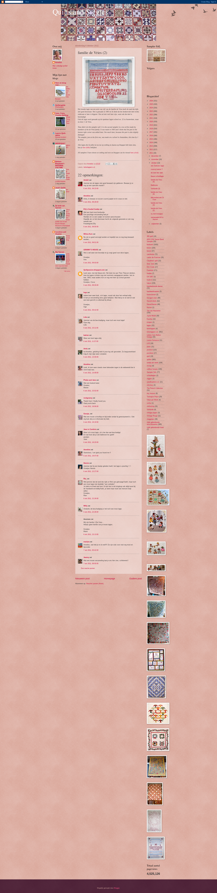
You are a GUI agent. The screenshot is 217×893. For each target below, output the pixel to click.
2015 (151, 139)
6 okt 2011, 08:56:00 (91, 227)
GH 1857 (150, 277)
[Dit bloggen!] (109, 164)
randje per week (152, 363)
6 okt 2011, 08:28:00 (91, 202)
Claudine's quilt (152, 261)
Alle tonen (67, 271)
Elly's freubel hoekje (91, 209)
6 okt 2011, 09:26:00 (91, 285)
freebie (149, 273)
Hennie (86, 463)
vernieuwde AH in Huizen (157, 218)
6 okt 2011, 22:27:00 (91, 471)
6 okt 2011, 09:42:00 (91, 310)
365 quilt (150, 236)
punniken (150, 353)
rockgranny (88, 398)
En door (67, 191)
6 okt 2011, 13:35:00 (91, 357)
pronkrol (150, 350)
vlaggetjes (150, 419)
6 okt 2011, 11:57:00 (91, 341)
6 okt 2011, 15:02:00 (91, 391)
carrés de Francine (153, 257)
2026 (151, 101)
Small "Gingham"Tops (68, 120)
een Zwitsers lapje (157, 166)
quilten (149, 359)
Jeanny (86, 557)
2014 (151, 142)
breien (149, 248)
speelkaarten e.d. (153, 382)
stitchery (150, 385)
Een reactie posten (88, 568)
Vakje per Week (152, 400)
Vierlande (150, 409)
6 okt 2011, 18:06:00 (91, 406)
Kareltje (149, 319)
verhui (149, 403)
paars (149, 347)
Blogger (116, 888)
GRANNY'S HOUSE (91, 250)
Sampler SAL (151, 372)
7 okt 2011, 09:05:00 (91, 563)
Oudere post (135, 578)
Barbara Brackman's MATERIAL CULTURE (59, 164)
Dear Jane (150, 264)
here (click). (134, 153)
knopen (149, 322)
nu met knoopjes (157, 214)
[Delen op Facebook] (114, 164)
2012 (151, 149)
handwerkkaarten (153, 291)
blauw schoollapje (157, 176)
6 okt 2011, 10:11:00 (91, 328)
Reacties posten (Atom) (94, 583)
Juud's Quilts (60, 188)
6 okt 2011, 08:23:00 (91, 188)
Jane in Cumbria (90, 429)
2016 (151, 135)
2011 (151, 153)
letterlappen (151, 329)
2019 (151, 125)
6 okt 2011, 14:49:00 (91, 373)
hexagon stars (152, 298)
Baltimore (154, 185)
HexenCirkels (151, 301)
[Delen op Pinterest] (116, 164)
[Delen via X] (111, 164)
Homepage (109, 578)
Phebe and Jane (90, 380)
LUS (148, 343)
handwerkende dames (155, 286)
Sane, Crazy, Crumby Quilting (61, 114)
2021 (151, 118)
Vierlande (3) (155, 189)
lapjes (149, 325)
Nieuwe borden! (60, 137)
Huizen (149, 307)
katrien (86, 335)
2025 (151, 104)
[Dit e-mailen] (106, 164)
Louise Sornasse (153, 340)
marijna (86, 542)
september (155, 224)
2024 (151, 108)
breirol (149, 251)
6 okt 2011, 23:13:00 (91, 534)
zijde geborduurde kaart (155, 427)
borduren (150, 244)
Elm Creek (150, 267)
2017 (151, 132)
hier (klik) (86, 147)
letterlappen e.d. (89, 167)
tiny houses (151, 393)
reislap (149, 366)
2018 (151, 129)
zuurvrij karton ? (156, 169)
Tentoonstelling (68, 238)
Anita (86, 349)
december (155, 156)
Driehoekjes (59, 107)
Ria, (85, 479)
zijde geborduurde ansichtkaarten (153, 423)
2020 (151, 121)
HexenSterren (152, 304)
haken (149, 283)
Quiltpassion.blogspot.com (94, 270)
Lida (85, 317)
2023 (151, 111)
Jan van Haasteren (153, 311)
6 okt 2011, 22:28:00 (91, 498)
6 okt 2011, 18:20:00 (91, 442)
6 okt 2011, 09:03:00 (91, 263)
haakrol (149, 280)
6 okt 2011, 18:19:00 (91, 422)
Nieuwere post (82, 578)
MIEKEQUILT (60, 143)
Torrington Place (153, 397)
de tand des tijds (157, 173)
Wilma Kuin (88, 234)
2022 (151, 115)
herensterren (151, 295)
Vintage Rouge (152, 416)
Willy (85, 506)
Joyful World (151, 316)
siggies (149, 379)
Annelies (87, 196)
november (155, 159)
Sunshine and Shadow (60, 233)
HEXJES (68, 146)
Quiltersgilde (60, 105)
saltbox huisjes (152, 369)
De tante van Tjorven (60, 207)
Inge (85, 292)
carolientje (150, 254)
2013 (151, 146)
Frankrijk (150, 270)
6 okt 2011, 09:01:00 (91, 242)
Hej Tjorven (59, 252)
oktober (154, 163)
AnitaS (86, 180)
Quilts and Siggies (80, 12)
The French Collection (155, 388)
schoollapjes (151, 375)
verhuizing (150, 406)
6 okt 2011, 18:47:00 (91, 456)
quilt (148, 356)
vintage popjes (152, 413)
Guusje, (87, 414)
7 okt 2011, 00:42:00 (91, 550)
